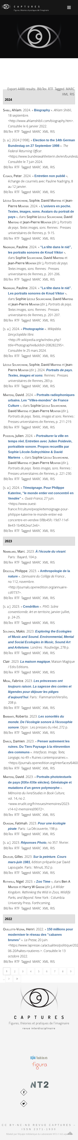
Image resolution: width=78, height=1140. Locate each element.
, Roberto (15, 716)
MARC (70, 89)
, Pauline (15, 247)
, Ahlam (12, 110)
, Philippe (15, 571)
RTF (50, 89)
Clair (6, 661)
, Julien (13, 436)
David (51, 200)
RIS (72, 94)
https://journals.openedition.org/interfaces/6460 (44, 763)
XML (65, 94)
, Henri (18, 929)
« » (42, 110)
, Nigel (13, 881)
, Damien (14, 741)
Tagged (59, 89)
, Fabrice (13, 681)
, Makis (14, 631)
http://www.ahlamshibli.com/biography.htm (40, 121)
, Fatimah (15, 823)
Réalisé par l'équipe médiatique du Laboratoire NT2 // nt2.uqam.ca (39, 1133)
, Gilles (13, 856)
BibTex (42, 89)
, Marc (14, 551)
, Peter (12, 176)
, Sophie (21, 200)
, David (13, 395)
